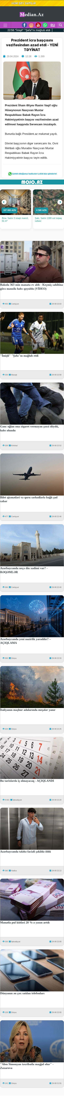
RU (53, 25)
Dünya (13, 658)
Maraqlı (14, 375)
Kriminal (14, 445)
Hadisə (14, 871)
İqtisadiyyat (17, 800)
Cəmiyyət (15, 304)
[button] (4, 202)
